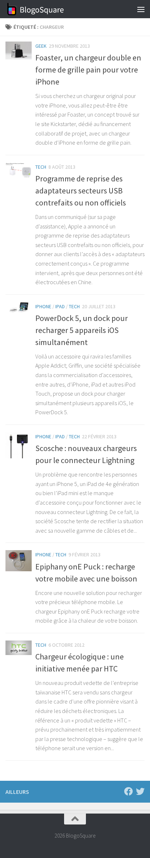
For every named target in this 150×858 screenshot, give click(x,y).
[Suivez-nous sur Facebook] (128, 791)
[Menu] (141, 9)
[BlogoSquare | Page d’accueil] (46, 9)
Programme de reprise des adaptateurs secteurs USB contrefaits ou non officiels (80, 190)
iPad (60, 306)
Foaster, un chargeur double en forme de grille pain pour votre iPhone (88, 69)
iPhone (43, 306)
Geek (41, 46)
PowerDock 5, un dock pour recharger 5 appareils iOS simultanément (81, 330)
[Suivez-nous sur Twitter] (140, 791)
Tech (40, 167)
